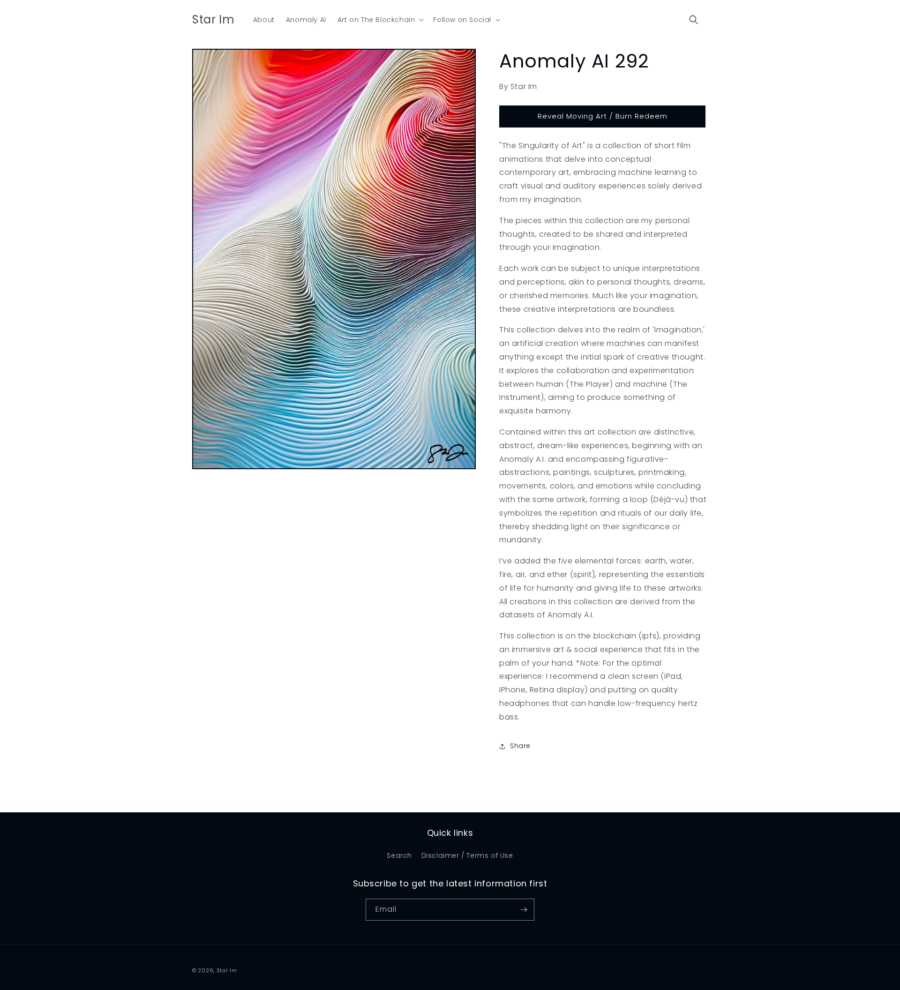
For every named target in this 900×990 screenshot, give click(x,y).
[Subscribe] (523, 910)
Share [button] (520, 745)
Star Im (227, 970)
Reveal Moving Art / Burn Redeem (603, 116)
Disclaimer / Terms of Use (467, 855)
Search (399, 855)
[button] (380, 20)
